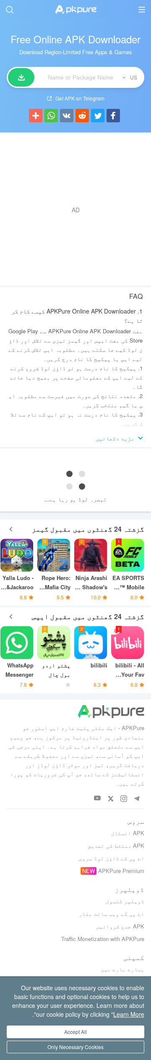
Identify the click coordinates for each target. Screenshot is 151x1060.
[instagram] (123, 798)
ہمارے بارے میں (122, 969)
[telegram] (136, 798)
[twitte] (110, 798)
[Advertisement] (75, 209)
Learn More (128, 1014)
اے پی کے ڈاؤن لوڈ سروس (111, 858)
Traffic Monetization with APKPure (102, 939)
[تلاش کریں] (21, 77)
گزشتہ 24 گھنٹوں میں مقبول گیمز (88, 529)
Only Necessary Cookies (75, 1046)
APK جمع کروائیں (120, 926)
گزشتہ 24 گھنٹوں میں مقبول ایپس (88, 616)
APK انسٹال (127, 833)
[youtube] (97, 798)
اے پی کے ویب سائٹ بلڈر (111, 914)
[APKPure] (75, 10)
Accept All (75, 1031)
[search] (9, 9)
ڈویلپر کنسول (125, 901)
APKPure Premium (121, 871)
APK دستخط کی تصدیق (116, 845)
